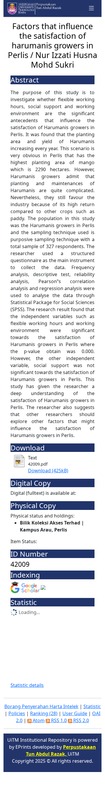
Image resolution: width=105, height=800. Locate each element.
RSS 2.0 (80, 720)
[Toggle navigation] (91, 8)
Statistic (92, 706)
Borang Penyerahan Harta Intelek (41, 706)
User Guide (74, 713)
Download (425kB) (48, 470)
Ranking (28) (43, 713)
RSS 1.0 (58, 720)
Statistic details (27, 685)
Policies (16, 713)
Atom (38, 720)
